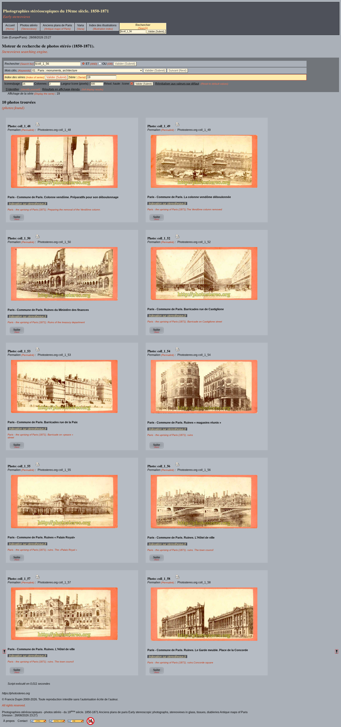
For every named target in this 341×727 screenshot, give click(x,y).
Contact (23, 720)
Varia (80, 25)
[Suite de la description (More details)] (17, 220)
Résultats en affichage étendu (61, 89)
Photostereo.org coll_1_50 (54, 242)
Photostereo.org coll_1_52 (194, 242)
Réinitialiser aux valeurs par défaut (177, 83)
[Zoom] (72, 161)
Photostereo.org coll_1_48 (54, 129)
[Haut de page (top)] (4, 651)
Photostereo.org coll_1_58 (194, 582)
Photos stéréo (28, 25)
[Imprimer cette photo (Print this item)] (36, 126)
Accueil (10, 25)
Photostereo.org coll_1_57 (54, 582)
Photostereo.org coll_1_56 (194, 469)
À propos (9, 720)
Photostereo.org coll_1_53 (54, 354)
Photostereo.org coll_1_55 (54, 469)
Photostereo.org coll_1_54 (194, 354)
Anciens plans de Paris (57, 25)
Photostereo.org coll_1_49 (194, 129)
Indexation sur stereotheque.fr (27, 203)
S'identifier (12, 89)
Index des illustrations (103, 25)
